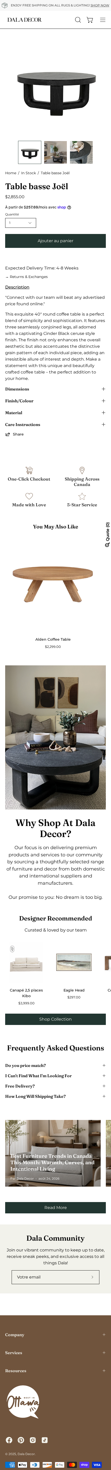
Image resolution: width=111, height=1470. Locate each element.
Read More (55, 1207)
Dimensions (17, 389)
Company (14, 1334)
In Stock (28, 173)
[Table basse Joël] (29, 152)
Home (10, 173)
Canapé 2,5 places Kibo (26, 993)
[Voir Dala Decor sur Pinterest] (21, 1440)
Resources (15, 1370)
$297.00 (74, 997)
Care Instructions (22, 424)
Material (13, 412)
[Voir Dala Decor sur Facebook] (9, 1440)
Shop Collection (55, 1019)
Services (13, 1352)
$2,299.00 (53, 647)
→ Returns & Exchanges (26, 276)
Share (18, 434)
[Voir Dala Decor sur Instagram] (33, 1440)
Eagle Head (74, 990)
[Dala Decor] (24, 20)
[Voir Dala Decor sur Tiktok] (45, 1440)
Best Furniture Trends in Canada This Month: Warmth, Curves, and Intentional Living (52, 1162)
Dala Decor (26, 1454)
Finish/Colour (19, 400)
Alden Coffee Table (53, 639)
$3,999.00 (26, 1003)
